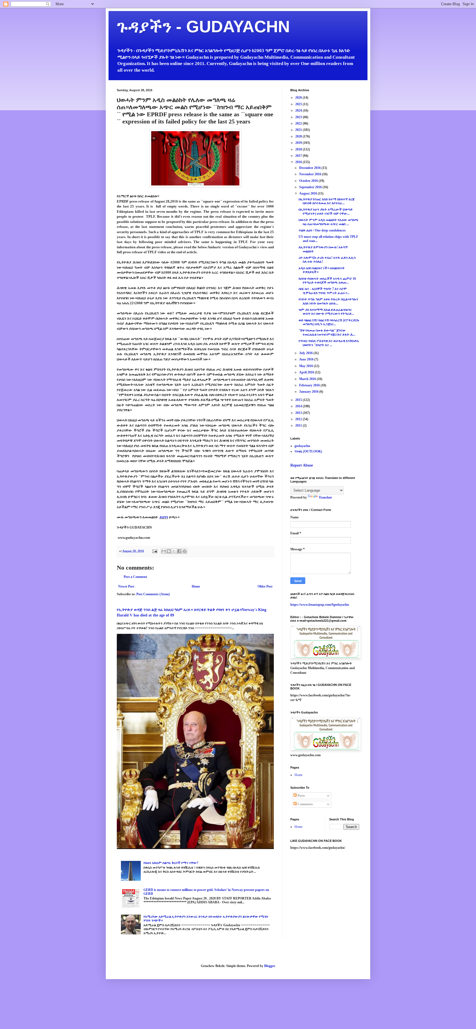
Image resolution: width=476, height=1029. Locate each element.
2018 (299, 149)
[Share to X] (174, 551)
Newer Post (126, 586)
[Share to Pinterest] (184, 551)
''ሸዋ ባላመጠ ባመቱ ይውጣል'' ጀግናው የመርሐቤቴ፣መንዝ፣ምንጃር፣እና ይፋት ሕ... (327, 332)
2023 (299, 117)
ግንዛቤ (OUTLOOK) (308, 451)
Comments (305, 804)
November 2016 (310, 174)
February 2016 (310, 385)
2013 (299, 413)
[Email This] (163, 551)
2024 (299, 110)
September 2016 (311, 187)
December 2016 (310, 168)
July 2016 (306, 353)
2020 (299, 136)
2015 (299, 400)
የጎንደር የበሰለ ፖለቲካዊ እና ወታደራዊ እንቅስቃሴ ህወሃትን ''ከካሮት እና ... (329, 343)
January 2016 (309, 392)
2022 (299, 123)
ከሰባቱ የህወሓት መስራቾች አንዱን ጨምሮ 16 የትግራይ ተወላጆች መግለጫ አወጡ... (327, 280)
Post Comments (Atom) (153, 594)
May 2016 (306, 366)
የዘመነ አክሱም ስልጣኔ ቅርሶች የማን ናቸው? (171, 863)
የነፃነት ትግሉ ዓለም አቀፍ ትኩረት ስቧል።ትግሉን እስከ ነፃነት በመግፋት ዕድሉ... (328, 301)
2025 (299, 104)
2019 (299, 143)
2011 (299, 425)
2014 (299, 406)
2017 (299, 156)
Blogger (269, 966)
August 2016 (308, 193)
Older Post (265, 586)
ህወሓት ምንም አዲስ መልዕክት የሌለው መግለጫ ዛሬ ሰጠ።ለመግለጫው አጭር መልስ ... (328, 222)
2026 (299, 97)
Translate (325, 497)
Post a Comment (135, 577)
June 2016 (306, 359)
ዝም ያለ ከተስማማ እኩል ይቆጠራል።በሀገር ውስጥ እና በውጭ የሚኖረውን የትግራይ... (326, 312)
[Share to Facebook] (179, 551)
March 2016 (308, 379)
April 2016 (307, 372)
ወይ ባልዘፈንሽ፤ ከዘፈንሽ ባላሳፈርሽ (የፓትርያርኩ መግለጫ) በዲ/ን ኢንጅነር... (329, 322)
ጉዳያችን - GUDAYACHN (203, 26)
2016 (299, 162)
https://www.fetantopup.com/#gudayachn (319, 605)
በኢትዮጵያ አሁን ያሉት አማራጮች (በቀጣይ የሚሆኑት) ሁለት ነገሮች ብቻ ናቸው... (326, 211)
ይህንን (163, 517)
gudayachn (302, 446)
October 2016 (309, 181)
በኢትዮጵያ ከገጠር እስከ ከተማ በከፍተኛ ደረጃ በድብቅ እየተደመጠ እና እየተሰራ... (327, 201)
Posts (301, 796)
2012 (299, 419)
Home (196, 586)
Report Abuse (301, 465)
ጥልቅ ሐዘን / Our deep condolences (322, 230)
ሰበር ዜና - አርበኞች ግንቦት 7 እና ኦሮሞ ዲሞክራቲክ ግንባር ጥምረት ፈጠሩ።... (324, 291)
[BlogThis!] (169, 551)
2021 (299, 130)
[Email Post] (154, 551)
